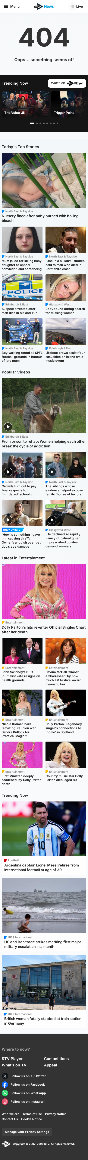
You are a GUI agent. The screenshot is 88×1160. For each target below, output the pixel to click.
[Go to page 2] (37, 123)
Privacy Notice (55, 1114)
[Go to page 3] (40, 123)
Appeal (50, 1065)
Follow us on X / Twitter (28, 1076)
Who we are (10, 1114)
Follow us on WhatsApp (28, 1093)
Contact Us (10, 1119)
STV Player (12, 1058)
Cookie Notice (31, 1119)
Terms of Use (32, 1114)
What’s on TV (14, 1065)
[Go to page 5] (47, 123)
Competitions (56, 1058)
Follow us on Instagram (28, 1101)
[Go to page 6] (50, 123)
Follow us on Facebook (28, 1084)
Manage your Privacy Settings (27, 1132)
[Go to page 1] (32, 123)
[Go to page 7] (54, 123)
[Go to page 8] (57, 123)
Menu (15, 6)
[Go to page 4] (44, 123)
